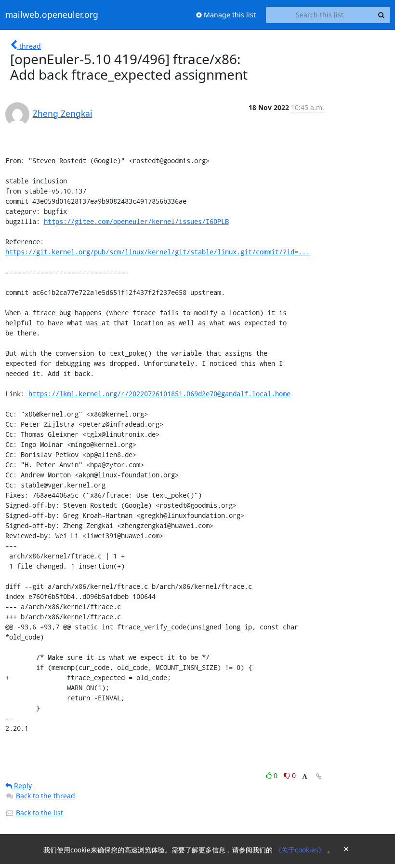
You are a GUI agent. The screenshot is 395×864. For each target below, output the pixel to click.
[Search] (381, 15)
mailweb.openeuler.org (51, 15)
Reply (22, 785)
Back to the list (38, 812)
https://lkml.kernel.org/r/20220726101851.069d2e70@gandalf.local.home (159, 393)
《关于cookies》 (301, 849)
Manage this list (229, 14)
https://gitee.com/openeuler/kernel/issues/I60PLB (136, 221)
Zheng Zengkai (62, 113)
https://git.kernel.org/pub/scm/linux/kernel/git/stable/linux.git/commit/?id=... (157, 251)
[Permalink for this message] (319, 776)
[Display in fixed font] (304, 776)
